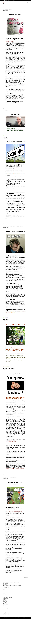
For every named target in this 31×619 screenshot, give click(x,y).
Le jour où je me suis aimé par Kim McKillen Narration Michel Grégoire (12, 585)
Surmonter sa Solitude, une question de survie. (13, 226)
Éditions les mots (5, 600)
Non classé (4, 605)
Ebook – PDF (4, 599)
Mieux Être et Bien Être (6, 604)
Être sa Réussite (6, 319)
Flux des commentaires (6, 613)
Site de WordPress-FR (6, 614)
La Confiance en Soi (7, 9)
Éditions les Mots (5, 584)
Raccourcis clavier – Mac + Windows (7, 581)
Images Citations (5, 602)
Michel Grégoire (6, 10)
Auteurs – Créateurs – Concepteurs (7, 597)
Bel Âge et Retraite (5, 598)
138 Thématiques (5, 583)
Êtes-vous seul (6, 108)
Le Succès (5, 137)
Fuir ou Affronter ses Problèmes (10, 477)
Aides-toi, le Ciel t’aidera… (9, 368)
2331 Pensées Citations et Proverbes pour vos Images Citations (11, 582)
